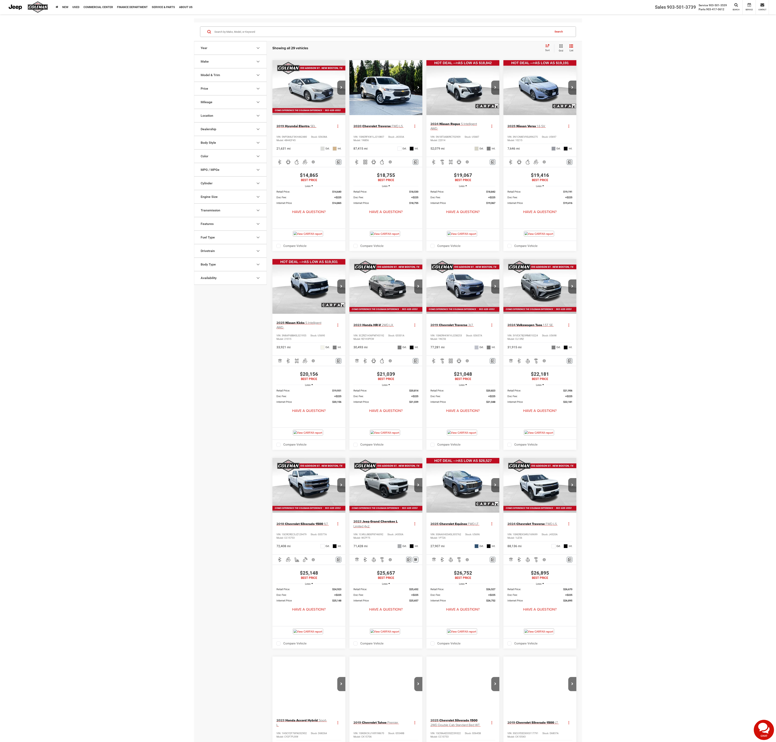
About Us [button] (186, 7)
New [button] (65, 7)
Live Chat (739, 733)
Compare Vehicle (295, 246)
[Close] (772, 718)
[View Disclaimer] (313, 162)
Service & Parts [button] (163, 7)
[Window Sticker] (415, 559)
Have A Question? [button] (309, 211)
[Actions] (337, 126)
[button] (341, 88)
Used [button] (75, 7)
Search (559, 31)
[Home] (57, 7)
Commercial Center (98, 7)
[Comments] (338, 162)
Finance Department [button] (132, 7)
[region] (308, 197)
